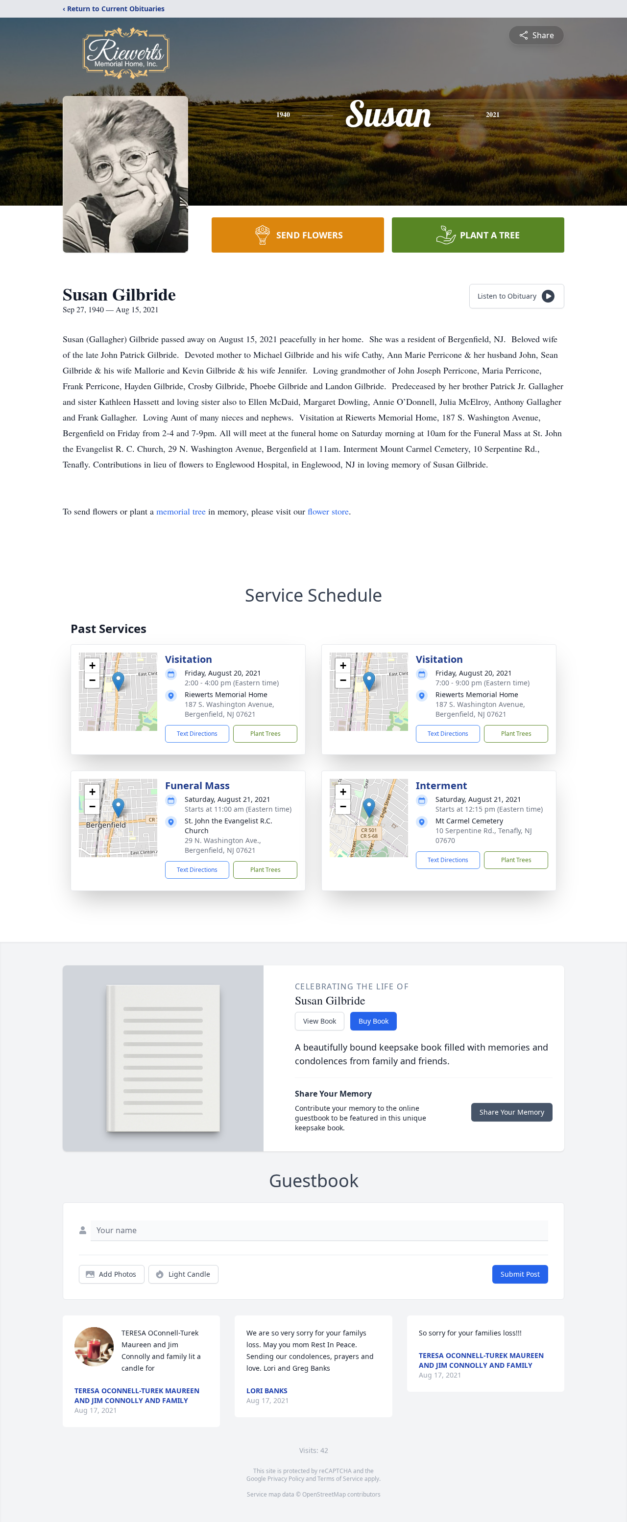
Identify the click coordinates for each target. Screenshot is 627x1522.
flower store (328, 511)
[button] (118, 682)
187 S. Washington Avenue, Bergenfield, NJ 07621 (229, 709)
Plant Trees (265, 733)
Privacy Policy (285, 1479)
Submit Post (520, 1274)
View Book (319, 1021)
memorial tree (181, 511)
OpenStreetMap (324, 1494)
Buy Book (373, 1021)
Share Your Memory (512, 1112)
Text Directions (197, 733)
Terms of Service (340, 1479)
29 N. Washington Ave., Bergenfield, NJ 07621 (223, 845)
